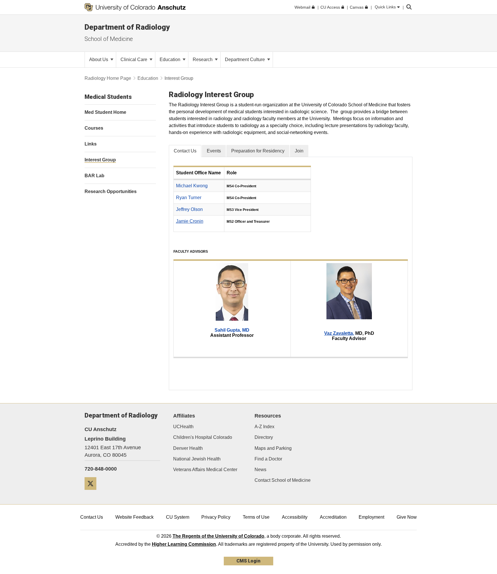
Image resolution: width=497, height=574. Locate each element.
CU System (177, 517)
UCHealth (183, 426)
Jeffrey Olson (189, 209)
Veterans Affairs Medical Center (205, 469)
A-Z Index (264, 426)
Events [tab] (214, 150)
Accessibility (294, 517)
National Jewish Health (197, 458)
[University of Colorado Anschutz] (135, 7)
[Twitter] (93, 492)
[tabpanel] (290, 273)
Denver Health (188, 448)
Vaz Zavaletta (338, 333)
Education (170, 59)
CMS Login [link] (248, 561)
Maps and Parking (273, 448)
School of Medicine (109, 38)
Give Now (407, 517)
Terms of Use (256, 517)
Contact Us (91, 517)
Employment (371, 517)
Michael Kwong (192, 185)
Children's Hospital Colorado (202, 437)
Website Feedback (134, 517)
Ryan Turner (188, 197)
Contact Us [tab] (185, 150)
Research (203, 59)
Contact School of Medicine (283, 480)
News (260, 469)
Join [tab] (299, 150)
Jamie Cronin (189, 221)
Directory (264, 437)
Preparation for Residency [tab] (257, 150)
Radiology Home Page (108, 78)
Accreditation (333, 517)
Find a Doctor (268, 458)
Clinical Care (134, 59)
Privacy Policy (215, 517)
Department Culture (245, 59)
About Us (99, 59)
